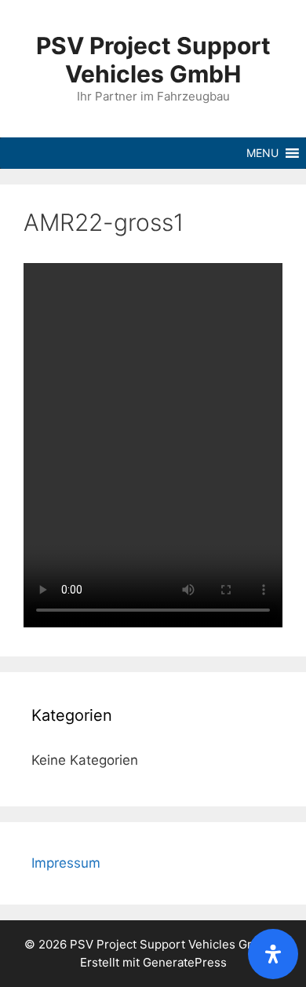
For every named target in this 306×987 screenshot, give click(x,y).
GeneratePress (185, 962)
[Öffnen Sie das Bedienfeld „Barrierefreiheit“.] (273, 954)
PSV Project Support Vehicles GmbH (153, 59)
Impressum (65, 863)
